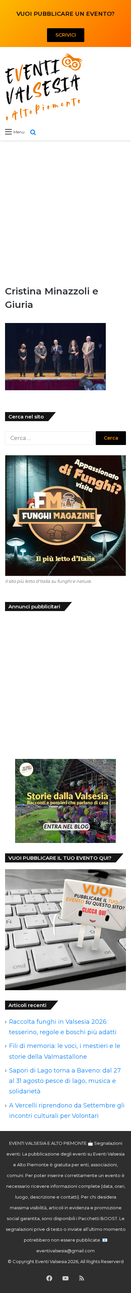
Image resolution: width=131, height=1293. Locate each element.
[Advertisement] (65, 212)
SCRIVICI (65, 35)
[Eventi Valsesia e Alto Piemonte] (43, 87)
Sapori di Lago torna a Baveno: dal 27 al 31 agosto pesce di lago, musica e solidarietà (65, 1081)
